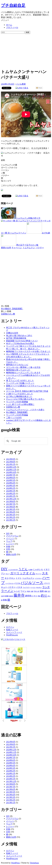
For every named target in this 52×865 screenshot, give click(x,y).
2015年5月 (10, 509)
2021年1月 (10, 464)
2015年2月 (10, 517)
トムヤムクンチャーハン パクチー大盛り (25, 410)
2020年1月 (10, 491)
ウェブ (9, 541)
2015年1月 (10, 520)
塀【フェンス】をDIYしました (20, 380)
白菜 (2, 596)
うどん (23, 569)
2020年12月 (11, 467)
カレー (8, 573)
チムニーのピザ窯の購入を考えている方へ (25, 399)
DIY (8, 533)
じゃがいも (38, 569)
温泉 (42, 591)
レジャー (10, 544)
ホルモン (39, 587)
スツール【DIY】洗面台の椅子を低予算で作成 (27, 391)
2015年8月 (10, 501)
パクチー (40, 248)
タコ (7, 578)
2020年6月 (10, 478)
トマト (19, 578)
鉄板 (5, 600)
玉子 (49, 591)
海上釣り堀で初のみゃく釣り (19, 335)
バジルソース (32, 583)
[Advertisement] (26, 50)
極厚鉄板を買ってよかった (18, 370)
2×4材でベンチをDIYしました (19, 394)
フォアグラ (26, 587)
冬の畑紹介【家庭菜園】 (12, 309)
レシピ (17, 591)
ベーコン (33, 587)
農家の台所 (6, 248)
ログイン (10, 627)
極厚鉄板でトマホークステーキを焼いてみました (28, 351)
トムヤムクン (29, 248)
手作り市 (36, 591)
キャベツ (38, 573)
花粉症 (11, 596)
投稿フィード (12, 630)
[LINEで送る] (22, 88)
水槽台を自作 (12, 333)
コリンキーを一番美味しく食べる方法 (23, 367)
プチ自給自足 (13, 5)
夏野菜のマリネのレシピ (17, 365)
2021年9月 (10, 459)
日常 (8, 549)
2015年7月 (10, 504)
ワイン (24, 591)
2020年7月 (10, 475)
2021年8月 (10, 462)
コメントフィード (14, 632)
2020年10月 (11, 472)
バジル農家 (21, 84)
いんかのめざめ (13, 569)
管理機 (6, 596)
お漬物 (30, 569)
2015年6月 (10, 507)
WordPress (15, 863)
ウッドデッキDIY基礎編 (17, 402)
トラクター (38, 578)
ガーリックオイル (22, 573)
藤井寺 (19, 595)
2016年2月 (10, 493)
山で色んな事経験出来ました (19, 396)
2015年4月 (10, 512)
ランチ (46, 587)
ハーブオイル (9, 583)
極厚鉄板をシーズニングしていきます (23, 373)
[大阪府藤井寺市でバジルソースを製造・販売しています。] (13, 639)
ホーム (9, 25)
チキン (12, 578)
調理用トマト (31, 596)
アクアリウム (12, 536)
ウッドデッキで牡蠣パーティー (20, 383)
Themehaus (34, 863)
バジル (17, 583)
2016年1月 (10, 496)
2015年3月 (10, 515)
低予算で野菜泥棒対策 (16, 338)
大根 (31, 591)
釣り (44, 595)
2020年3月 (10, 486)
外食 (8, 546)
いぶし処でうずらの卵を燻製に (20, 404)
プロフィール (12, 27)
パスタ (19, 587)
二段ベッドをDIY (14, 418)
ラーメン (7, 590)
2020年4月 (10, 483)
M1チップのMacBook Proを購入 (20, 343)
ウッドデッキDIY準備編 (17, 415)
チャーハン (17, 248)
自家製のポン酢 (8, 314)
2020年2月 (10, 488)
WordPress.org (12, 635)
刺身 (28, 591)
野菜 (39, 596)
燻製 (45, 591)
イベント (10, 538)
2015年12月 (11, 499)
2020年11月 (11, 470)
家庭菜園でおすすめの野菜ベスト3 (21, 341)
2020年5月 (10, 480)
